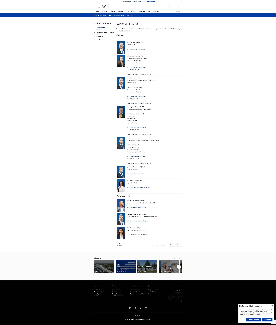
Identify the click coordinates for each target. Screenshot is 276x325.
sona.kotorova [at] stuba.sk (138, 67)
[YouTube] (146, 307)
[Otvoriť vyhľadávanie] (179, 6)
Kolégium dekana (101, 36)
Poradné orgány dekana (118, 15)
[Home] (94, 15)
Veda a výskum (131, 11)
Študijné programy (116, 289)
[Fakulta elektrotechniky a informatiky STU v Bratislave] (101, 6)
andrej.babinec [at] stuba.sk (138, 156)
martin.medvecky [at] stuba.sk (139, 221)
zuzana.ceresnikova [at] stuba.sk (140, 234)
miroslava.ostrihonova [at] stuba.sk (140, 187)
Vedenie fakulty (100, 27)
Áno (173, 245)
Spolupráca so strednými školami (138, 293)
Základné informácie (99, 289)
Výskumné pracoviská (135, 289)
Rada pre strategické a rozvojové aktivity (105, 33)
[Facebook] (135, 307)
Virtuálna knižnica (152, 291)
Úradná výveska (98, 293)
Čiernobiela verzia (178, 292)
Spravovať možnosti (253, 319)
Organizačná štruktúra (106, 15)
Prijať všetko (267, 319)
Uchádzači (104, 11)
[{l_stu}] (138, 315)
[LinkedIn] (130, 307)
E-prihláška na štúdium (117, 296)
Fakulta (97, 11)
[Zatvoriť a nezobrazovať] (181, 1)
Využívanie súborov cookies (175, 299)
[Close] (272, 306)
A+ (177, 290)
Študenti (113, 11)
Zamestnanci (156, 11)
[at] (141, 207)
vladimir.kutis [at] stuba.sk (138, 49)
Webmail (150, 293)
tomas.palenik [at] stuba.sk (138, 127)
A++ (180, 290)
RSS (181, 301)
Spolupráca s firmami (135, 291)
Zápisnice (99, 29)
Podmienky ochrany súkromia (175, 297)
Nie (180, 245)
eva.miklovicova (135, 207)
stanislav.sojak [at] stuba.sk (138, 96)
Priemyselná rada (101, 39)
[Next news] (179, 267)
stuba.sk (144, 207)
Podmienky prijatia (116, 293)
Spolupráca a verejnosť (144, 11)
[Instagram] (141, 307)
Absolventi (121, 11)
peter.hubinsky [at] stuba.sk (138, 174)
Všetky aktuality (175, 258)
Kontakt (96, 296)
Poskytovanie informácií (153, 289)
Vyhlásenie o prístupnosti (176, 295)
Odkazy (178, 11)
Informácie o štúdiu (116, 291)
